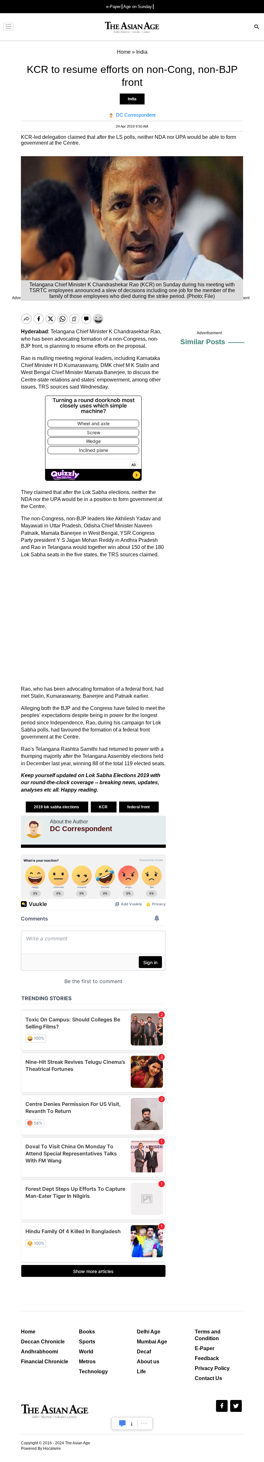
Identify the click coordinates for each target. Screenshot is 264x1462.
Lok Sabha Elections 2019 (118, 775)
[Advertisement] (93, 622)
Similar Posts (202, 342)
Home (28, 1331)
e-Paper (113, 6)
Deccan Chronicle (43, 1341)
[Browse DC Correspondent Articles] (33, 828)
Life (141, 1371)
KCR (103, 807)
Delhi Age (148, 1331)
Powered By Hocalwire (41, 1448)
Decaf (144, 1351)
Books (87, 1331)
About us (148, 1361)
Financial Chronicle (44, 1361)
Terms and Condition (208, 1335)
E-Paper (204, 1348)
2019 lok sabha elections (57, 807)
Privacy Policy (212, 1368)
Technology (93, 1371)
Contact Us (208, 1378)
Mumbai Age (152, 1341)
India (132, 99)
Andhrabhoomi (39, 1351)
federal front (139, 807)
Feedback (207, 1358)
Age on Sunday (137, 6)
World (86, 1351)
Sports (87, 1341)
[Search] (257, 27)
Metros (87, 1361)
